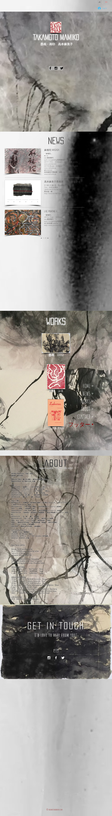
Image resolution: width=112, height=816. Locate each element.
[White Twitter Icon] (63, 658)
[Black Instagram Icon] (56, 68)
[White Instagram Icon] (49, 658)
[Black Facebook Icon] (50, 68)
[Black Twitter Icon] (62, 68)
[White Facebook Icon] (56, 658)
